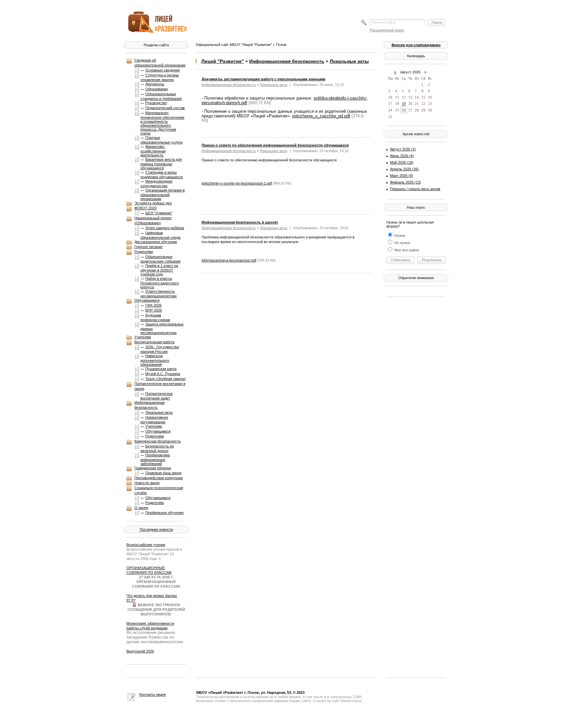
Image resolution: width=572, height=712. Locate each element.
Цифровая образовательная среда (160, 235)
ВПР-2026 (153, 310)
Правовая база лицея (163, 473)
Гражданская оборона (152, 468)
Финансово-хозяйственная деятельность (153, 151)
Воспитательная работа (154, 342)
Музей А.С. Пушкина (162, 374)
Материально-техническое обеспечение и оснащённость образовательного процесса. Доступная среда (162, 123)
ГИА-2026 (153, 305)
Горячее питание (148, 247)
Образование (156, 89)
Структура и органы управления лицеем (159, 77)
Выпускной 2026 (140, 651)
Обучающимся (147, 300)
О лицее (141, 508)
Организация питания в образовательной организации (162, 194)
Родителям (143, 252)
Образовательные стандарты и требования (161, 96)
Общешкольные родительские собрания (160, 259)
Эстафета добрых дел (153, 203)
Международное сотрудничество (156, 183)
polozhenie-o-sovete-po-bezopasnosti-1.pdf (237, 183)
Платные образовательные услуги (161, 140)
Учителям (142, 337)
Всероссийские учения (145, 545)
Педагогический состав (165, 108)
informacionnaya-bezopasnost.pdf (229, 260)
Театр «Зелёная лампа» (165, 379)
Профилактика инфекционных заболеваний (155, 459)
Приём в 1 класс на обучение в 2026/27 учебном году (159, 270)
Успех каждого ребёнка (164, 228)
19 (404, 103)
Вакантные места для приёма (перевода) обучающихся (161, 163)
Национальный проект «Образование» (153, 220)
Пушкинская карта (160, 369)
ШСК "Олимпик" (158, 213)
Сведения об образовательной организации (159, 62)
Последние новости (156, 529)
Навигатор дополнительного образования (154, 360)
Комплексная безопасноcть (157, 441)
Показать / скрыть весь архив (415, 189)
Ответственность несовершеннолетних (158, 293)
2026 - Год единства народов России (159, 349)
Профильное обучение (164, 513)
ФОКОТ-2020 (145, 208)
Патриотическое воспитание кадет (156, 396)
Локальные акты (159, 412)
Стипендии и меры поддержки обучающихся (161, 174)
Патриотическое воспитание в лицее (159, 386)
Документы (154, 84)
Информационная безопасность (149, 404)
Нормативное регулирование (154, 419)
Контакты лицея (152, 694)
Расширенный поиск (387, 30)
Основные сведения (162, 70)
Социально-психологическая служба (158, 490)
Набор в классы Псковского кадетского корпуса (159, 282)
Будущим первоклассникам (155, 317)
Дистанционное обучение (155, 242)
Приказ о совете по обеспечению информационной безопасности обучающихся (275, 145)
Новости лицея (147, 483)
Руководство (156, 103)
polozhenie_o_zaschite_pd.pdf (321, 115)
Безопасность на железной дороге (157, 448)
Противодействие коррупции (158, 478)
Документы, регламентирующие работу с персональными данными (263, 79)
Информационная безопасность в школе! (240, 222)
